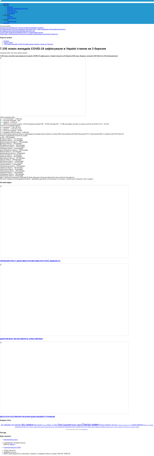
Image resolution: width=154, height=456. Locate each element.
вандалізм (151, 425)
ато (147, 425)
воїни (24, 426)
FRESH (11, 444)
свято (112, 426)
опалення (78, 426)
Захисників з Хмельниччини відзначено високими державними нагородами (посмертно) (29, 34)
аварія (145, 425)
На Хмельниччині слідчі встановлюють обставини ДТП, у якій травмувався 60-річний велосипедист (33, 29)
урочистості (127, 426)
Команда (10, 7)
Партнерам (11, 13)
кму (53, 426)
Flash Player (85, 429)
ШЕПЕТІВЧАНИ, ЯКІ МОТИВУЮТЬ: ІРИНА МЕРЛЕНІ (21, 339)
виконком (17, 426)
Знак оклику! (38, 425)
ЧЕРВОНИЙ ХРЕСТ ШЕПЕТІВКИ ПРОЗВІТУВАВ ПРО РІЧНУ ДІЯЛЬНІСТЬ (30, 261)
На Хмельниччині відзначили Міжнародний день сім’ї (17, 31)
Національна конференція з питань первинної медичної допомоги (22, 27)
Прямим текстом (111, 425)
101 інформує (6, 425)
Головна (6, 4)
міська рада (61, 426)
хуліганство (132, 426)
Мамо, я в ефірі (52, 425)
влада (21, 427)
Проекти (10, 16)
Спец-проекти (11, 18)
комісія (56, 426)
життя (32, 426)
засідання (42, 426)
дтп (29, 426)
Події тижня (77, 425)
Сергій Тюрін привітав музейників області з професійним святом (21, 32)
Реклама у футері (128, 425)
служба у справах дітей (119, 426)
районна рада (98, 426)
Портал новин (11, 21)
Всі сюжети (27, 424)
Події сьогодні (64, 424)
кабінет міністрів (48, 426)
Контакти (6, 23)
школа (137, 426)
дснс (27, 426)
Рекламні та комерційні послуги (17, 8)
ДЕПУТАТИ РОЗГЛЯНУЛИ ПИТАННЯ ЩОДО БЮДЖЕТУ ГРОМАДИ (27, 417)
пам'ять (82, 426)
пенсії (85, 426)
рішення (108, 426)
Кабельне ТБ (11, 10)
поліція (89, 427)
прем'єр (93, 426)
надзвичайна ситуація (70, 427)
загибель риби (37, 426)
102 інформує (16, 425)
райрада (104, 426)
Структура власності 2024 (12, 447)
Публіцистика (120, 425)
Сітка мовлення (12, 12)
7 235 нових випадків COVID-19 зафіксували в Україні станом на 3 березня (28, 44)
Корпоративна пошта (11, 439)
